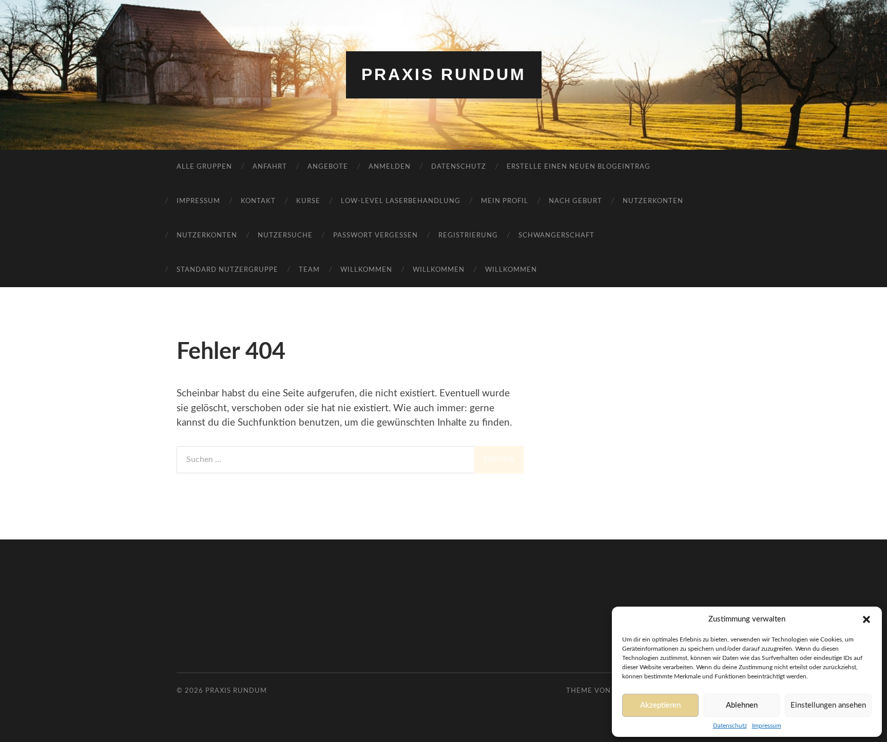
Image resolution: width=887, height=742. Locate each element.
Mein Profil (504, 201)
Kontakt (258, 201)
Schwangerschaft (556, 235)
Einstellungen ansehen (828, 705)
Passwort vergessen (375, 235)
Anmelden (390, 167)
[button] (866, 619)
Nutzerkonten (653, 201)
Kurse (308, 201)
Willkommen (366, 270)
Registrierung (468, 235)
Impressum (766, 726)
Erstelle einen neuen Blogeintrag (578, 167)
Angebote (327, 167)
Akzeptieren (660, 705)
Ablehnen (742, 705)
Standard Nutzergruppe (227, 270)
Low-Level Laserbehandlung (400, 201)
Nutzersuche (285, 235)
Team (309, 270)
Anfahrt (270, 167)
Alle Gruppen (204, 167)
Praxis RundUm (443, 74)
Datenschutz (730, 726)
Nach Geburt (575, 201)
